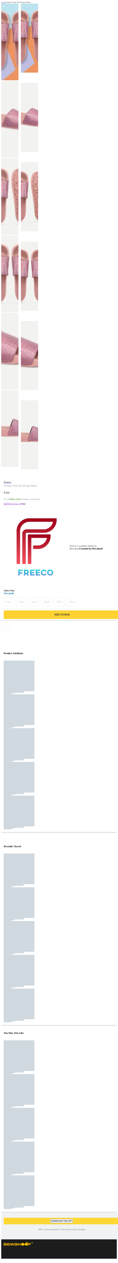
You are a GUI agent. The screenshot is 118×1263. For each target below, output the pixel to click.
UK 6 (46, 602)
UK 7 (59, 602)
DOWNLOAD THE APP (61, 1221)
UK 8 (72, 602)
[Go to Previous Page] (4, 6)
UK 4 (21, 602)
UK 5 (34, 602)
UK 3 (9, 602)
